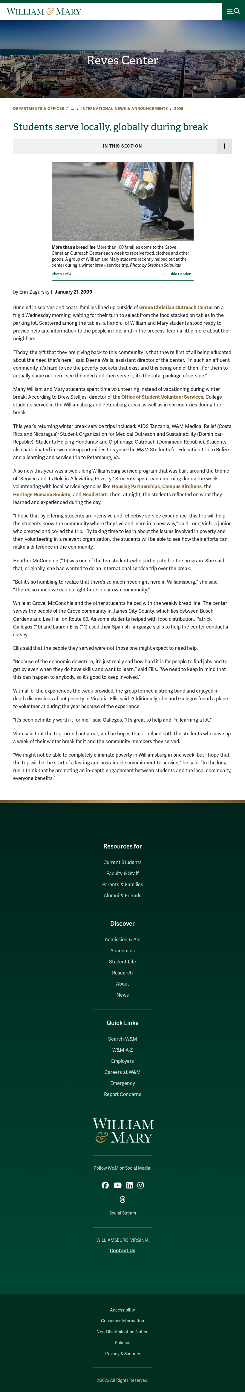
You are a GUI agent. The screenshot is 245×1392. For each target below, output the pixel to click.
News (123, 995)
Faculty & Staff (122, 874)
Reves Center (122, 60)
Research (122, 973)
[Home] (44, 11)
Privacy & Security (122, 1353)
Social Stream (122, 1213)
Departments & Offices (38, 108)
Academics (122, 951)
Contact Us (122, 1250)
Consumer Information (122, 1320)
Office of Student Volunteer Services (161, 397)
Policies (122, 1342)
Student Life (122, 962)
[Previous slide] (57, 197)
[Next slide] (188, 197)
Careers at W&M (123, 1072)
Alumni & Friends (122, 896)
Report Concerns (122, 1094)
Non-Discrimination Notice (122, 1332)
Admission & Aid (122, 940)
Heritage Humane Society (42, 494)
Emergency (122, 1083)
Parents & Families (122, 885)
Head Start (94, 494)
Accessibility (122, 1310)
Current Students (122, 863)
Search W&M (122, 1039)
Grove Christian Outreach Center (176, 307)
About (122, 984)
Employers (122, 1061)
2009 (178, 108)
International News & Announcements (124, 108)
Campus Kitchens (182, 486)
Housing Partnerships (136, 486)
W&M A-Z (122, 1050)
